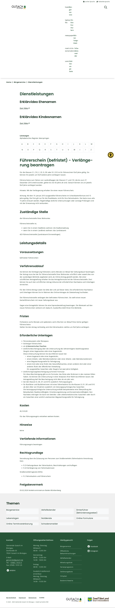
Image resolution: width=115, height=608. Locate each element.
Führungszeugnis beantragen (31, 444)
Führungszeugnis (65, 382)
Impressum (22, 597)
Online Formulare (72, 25)
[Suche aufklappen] (106, 7)
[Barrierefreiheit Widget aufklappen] (111, 156)
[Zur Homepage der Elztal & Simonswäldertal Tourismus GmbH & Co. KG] (98, 599)
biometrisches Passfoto (37, 346)
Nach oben (110, 576)
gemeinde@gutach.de (14, 560)
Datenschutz (32, 597)
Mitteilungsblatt (75, 39)
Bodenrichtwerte (66, 580)
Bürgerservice (70, 11)
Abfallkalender (65, 558)
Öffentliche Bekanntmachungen (68, 552)
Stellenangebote (71, 66)
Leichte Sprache (90, 1)
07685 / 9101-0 (16, 563)
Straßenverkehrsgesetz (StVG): (31, 472)
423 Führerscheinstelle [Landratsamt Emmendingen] (40, 234)
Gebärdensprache (104, 1)
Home (8, 82)
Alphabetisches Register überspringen (34, 138)
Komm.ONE (44, 602)
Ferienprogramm (66, 567)
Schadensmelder (76, 52)
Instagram (94, 551)
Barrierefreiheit (11, 597)
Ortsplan (63, 576)
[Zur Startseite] (74, 599)
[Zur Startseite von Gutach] (18, 7)
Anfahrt (12, 570)
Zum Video (24, 108)
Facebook (94, 546)
